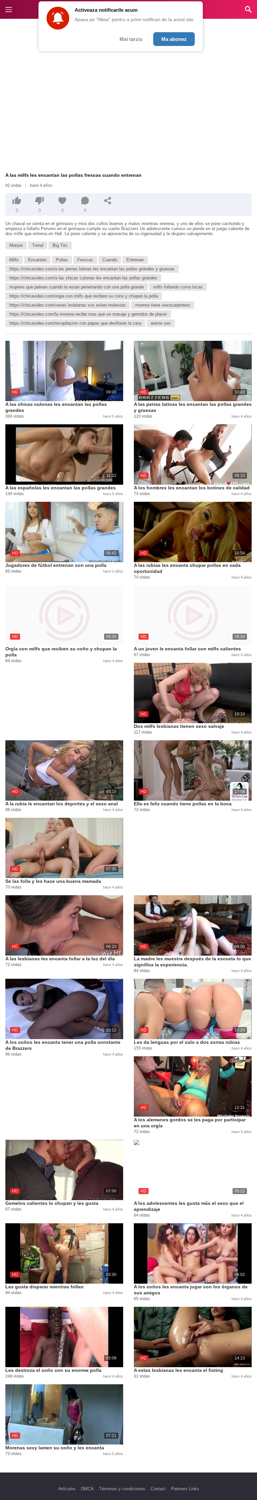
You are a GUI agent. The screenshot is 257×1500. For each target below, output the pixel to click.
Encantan (37, 259)
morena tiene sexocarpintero (162, 305)
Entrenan (135, 259)
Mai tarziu (131, 39)
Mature (16, 245)
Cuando (109, 259)
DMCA (87, 1488)
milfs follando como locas (178, 286)
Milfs (14, 259)
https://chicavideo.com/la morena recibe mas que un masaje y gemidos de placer (88, 314)
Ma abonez (174, 39)
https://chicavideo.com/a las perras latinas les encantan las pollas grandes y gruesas (92, 268)
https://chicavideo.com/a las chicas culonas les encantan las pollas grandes (83, 277)
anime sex (161, 323)
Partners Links (185, 1488)
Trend (37, 245)
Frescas (85, 259)
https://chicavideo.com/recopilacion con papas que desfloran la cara (75, 323)
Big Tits (60, 245)
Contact (158, 1488)
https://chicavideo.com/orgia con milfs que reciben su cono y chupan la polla (83, 296)
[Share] (107, 200)
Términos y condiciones (122, 1488)
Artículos (67, 1488)
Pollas (62, 259)
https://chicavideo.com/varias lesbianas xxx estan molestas (67, 305)
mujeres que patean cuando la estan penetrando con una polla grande (76, 286)
